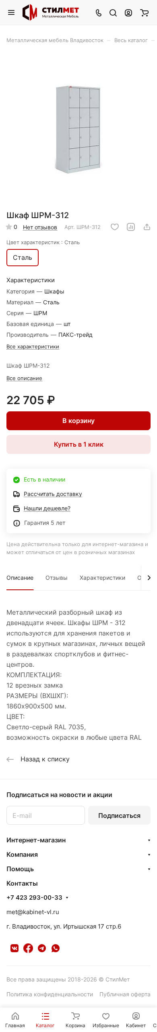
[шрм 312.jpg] (78, 129)
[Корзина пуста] (144, 12)
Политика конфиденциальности (49, 994)
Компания (22, 854)
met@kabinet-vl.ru (32, 912)
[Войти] (128, 12)
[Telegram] (42, 948)
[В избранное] (115, 227)
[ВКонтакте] (14, 948)
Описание (19, 577)
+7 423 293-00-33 (34, 897)
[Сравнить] (131, 227)
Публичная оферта (125, 994)
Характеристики (102, 577)
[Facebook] (28, 948)
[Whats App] (56, 948)
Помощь (20, 869)
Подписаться (119, 815)
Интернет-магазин (36, 840)
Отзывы (56, 577)
